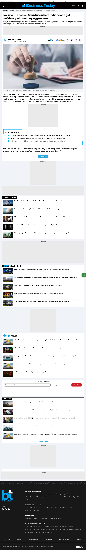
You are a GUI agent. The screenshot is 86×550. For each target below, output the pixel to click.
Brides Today (76, 1)
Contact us (19, 539)
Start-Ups (57, 497)
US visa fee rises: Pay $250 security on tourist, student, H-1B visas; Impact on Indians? (37, 141)
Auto (79, 497)
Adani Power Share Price (51, 508)
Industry (72, 497)
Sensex (28, 519)
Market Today (30, 494)
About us (7, 539)
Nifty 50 (36, 519)
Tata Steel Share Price (32, 510)
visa (13, 10)
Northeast (40, 1)
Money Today (61, 494)
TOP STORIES (10, 197)
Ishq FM (82, 1)
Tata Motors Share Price (33, 508)
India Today (34, 1)
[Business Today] (38, 6)
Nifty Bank (44, 519)
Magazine (48, 497)
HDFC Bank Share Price (67, 508)
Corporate (71, 494)
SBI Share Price (61, 529)
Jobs (27, 500)
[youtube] (6, 509)
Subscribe (73, 6)
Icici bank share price (75, 529)
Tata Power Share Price (46, 532)
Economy (40, 494)
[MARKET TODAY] (10, 335)
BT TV (65, 497)
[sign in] (82, 5)
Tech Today (50, 494)
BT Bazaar (27, 1)
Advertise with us (33, 539)
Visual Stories (30, 497)
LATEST (7, 399)
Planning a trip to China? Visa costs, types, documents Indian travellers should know (37, 138)
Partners (79, 539)
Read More (42, 156)
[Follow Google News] (60, 40)
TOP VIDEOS (14, 266)
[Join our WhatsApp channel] (83, 276)
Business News (5, 10)
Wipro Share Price (31, 532)
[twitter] (9, 509)
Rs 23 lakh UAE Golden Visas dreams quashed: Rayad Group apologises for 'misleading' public (40, 135)
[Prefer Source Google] (50, 40)
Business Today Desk (15, 39)
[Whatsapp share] (67, 40)
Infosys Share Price (48, 529)
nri (10, 10)
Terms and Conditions (64, 539)
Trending (40, 497)
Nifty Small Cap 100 (56, 519)
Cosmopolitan (59, 1)
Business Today (19, 1)
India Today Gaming (49, 1)
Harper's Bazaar (67, 1)
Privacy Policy (48, 539)
